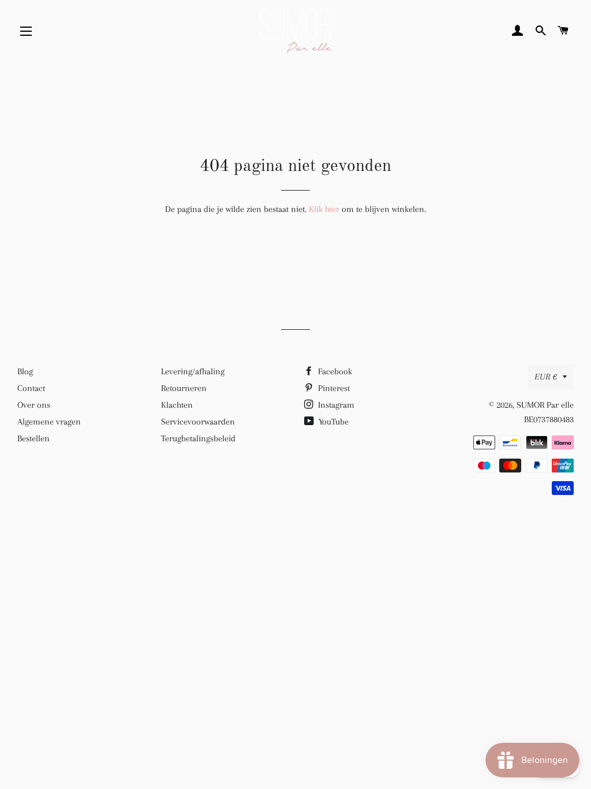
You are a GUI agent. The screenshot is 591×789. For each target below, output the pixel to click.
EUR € (545, 376)
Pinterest (333, 388)
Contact (31, 388)
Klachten (177, 405)
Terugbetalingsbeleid (198, 438)
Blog (25, 371)
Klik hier (324, 209)
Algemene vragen (49, 421)
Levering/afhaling (193, 371)
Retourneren (184, 388)
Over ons (33, 405)
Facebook (334, 371)
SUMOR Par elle (545, 405)
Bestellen (33, 438)
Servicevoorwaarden (198, 421)
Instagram (335, 405)
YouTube (332, 421)
